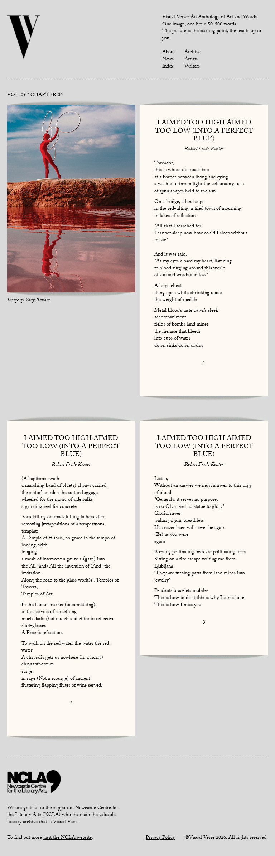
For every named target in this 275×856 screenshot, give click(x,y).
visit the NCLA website (67, 838)
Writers (192, 67)
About (168, 52)
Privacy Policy (160, 838)
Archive (192, 52)
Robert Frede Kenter (203, 149)
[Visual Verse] (23, 37)
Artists (191, 59)
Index (167, 67)
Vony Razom (37, 300)
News (168, 59)
